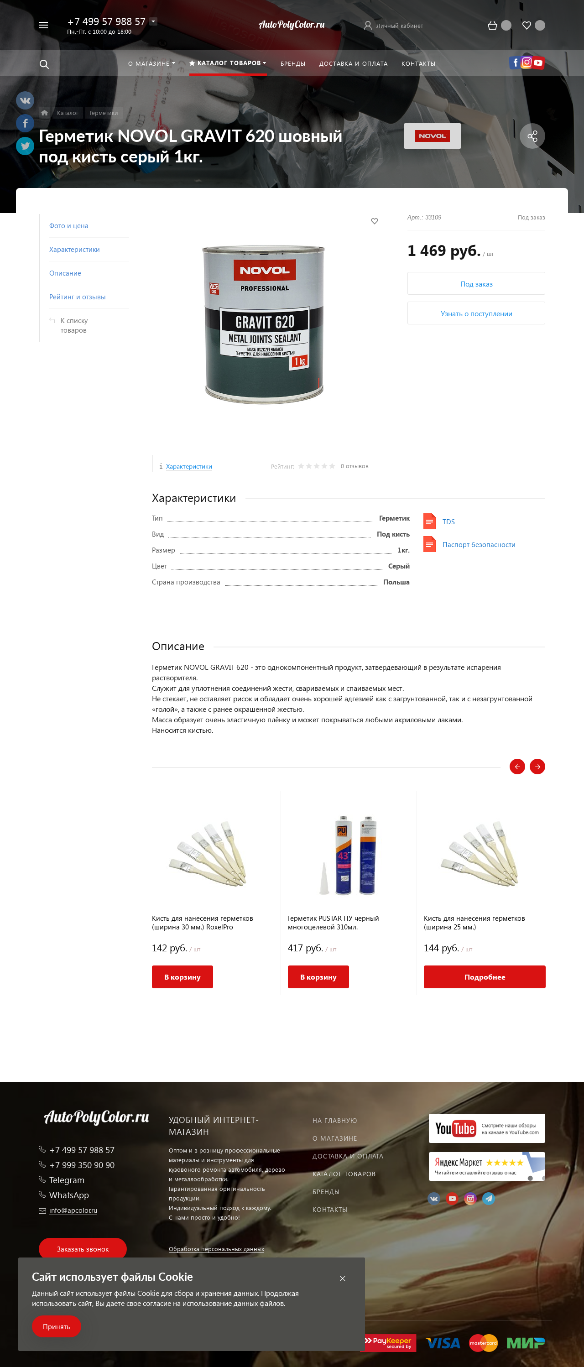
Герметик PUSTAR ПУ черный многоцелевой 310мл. (333, 922)
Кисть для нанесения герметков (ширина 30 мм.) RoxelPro (202, 922)
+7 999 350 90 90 (82, 1164)
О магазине (335, 1138)
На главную (335, 1120)
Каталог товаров (344, 1173)
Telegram (66, 1179)
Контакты (330, 1209)
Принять (56, 1326)
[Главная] (44, 113)
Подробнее (485, 976)
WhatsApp (69, 1194)
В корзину (182, 976)
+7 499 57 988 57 (106, 21)
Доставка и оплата (348, 1156)
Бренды (326, 1191)
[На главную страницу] (292, 24)
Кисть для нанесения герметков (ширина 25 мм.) (474, 922)
